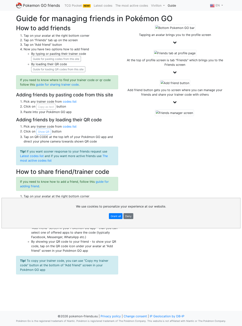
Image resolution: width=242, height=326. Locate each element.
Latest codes (103, 5)
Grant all (116, 216)
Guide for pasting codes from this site (56, 58)
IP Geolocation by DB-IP (167, 316)
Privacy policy (111, 316)
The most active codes (131, 5)
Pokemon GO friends (41, 5)
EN (218, 5)
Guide (172, 5)
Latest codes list (32, 156)
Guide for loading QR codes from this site (58, 69)
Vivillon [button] (156, 5)
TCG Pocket (77, 5)
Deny (128, 216)
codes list (70, 101)
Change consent (135, 316)
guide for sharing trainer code (57, 84)
